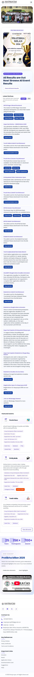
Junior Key (8, 168)
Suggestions (4, 665)
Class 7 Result (19, 118)
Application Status (6, 660)
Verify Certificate (6, 643)
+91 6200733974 (7, 619)
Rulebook (15, 446)
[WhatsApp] (16, 609)
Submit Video (20, 489)
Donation (3, 655)
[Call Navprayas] (2, 619)
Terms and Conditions (7, 646)
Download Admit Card (11, 153)
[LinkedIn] (12, 609)
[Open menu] (31, 2)
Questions (16, 449)
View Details (8, 231)
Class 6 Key (17, 215)
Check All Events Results (12, 88)
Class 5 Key (8, 215)
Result (3, 657)
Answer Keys (8, 449)
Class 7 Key (26, 215)
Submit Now (8, 137)
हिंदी (29, 99)
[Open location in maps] (1, 628)
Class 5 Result (19, 115)
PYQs (22, 446)
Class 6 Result (9, 118)
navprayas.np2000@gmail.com (12, 622)
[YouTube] (7, 609)
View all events (27, 529)
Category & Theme (9, 489)
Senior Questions (22, 171)
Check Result (8, 115)
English (23, 99)
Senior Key (16, 168)
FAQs (2, 667)
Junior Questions (9, 171)
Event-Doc (7, 446)
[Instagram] (3, 609)
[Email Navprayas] (2, 622)
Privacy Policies (5, 641)
